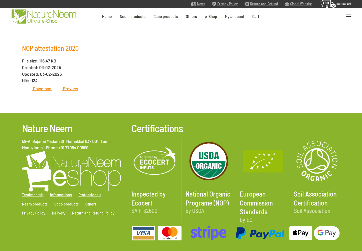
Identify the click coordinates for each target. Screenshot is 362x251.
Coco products (165, 16)
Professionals (89, 194)
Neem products (132, 16)
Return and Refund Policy (93, 212)
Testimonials (32, 194)
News (201, 4)
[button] (348, 16)
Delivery (58, 212)
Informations (61, 194)
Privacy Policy (227, 4)
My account (234, 16)
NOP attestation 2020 (50, 48)
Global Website (301, 4)
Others (191, 16)
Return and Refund (264, 4)
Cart (255, 16)
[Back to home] (44, 16)
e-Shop (211, 16)
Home (107, 16)
